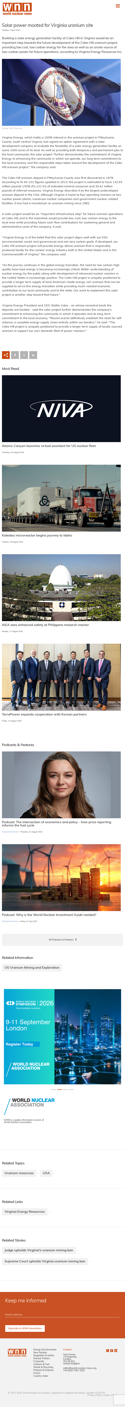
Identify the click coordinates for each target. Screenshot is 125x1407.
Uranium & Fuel (41, 1364)
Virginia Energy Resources (25, 1212)
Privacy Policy (94, 1395)
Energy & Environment (44, 1350)
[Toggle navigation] (117, 6)
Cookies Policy (109, 1395)
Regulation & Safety (43, 1355)
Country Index (40, 1376)
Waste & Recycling (43, 1367)
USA (46, 1173)
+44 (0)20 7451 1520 (74, 1370)
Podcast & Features (43, 1370)
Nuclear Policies (41, 1358)
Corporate (38, 1361)
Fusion (36, 1373)
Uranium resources (19, 1173)
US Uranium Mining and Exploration (32, 967)
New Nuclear (40, 1353)
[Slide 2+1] (65, 1089)
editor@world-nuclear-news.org (79, 1368)
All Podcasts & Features (61, 940)
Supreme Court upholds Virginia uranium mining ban (45, 1261)
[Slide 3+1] (71, 1089)
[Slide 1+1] (59, 1089)
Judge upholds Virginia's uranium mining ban (39, 1250)
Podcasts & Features (10, 832)
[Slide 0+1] (53, 1089)
